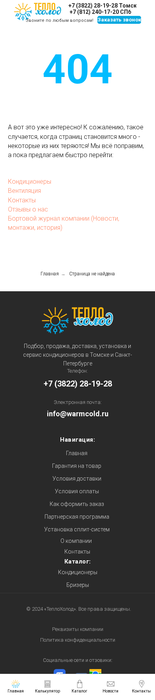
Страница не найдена (92, 274)
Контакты (22, 200)
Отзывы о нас (28, 209)
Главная (50, 274)
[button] (119, 20)
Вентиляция (24, 190)
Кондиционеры (29, 181)
